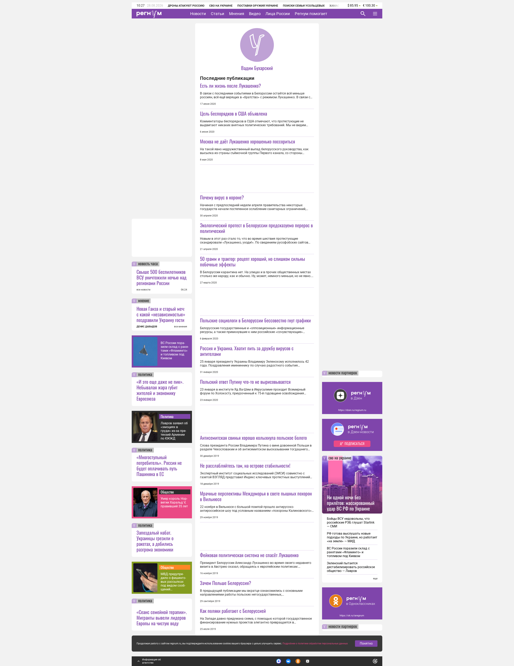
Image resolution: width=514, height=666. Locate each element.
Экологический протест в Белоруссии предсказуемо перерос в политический (256, 227)
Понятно (366, 643)
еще (375, 578)
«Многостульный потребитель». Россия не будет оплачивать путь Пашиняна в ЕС (159, 465)
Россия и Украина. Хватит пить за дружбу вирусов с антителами (247, 350)
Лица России (277, 13)
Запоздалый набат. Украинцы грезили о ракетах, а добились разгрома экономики (155, 541)
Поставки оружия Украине (257, 5)
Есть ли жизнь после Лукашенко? (230, 85)
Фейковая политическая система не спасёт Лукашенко (249, 554)
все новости (143, 289)
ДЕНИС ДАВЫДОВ (147, 326)
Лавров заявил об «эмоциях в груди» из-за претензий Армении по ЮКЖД (174, 430)
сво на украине (339, 458)
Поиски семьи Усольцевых (304, 5)
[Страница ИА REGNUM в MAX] (278, 661)
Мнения (236, 13)
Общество (167, 491)
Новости (198, 13)
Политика (167, 416)
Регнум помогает (311, 13)
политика (145, 374)
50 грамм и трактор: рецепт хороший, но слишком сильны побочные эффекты (252, 261)
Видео (255, 13)
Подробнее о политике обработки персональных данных (315, 643)
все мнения (180, 326)
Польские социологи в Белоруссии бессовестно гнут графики (255, 320)
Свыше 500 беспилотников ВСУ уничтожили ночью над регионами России (162, 277)
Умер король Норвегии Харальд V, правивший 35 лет (174, 502)
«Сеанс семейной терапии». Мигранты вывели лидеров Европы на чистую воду (162, 617)
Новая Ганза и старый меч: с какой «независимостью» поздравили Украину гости (161, 314)
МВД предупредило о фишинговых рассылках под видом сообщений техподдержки (173, 581)
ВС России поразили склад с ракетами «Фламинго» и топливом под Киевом (175, 350)
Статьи (217, 13)
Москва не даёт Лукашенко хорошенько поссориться (247, 141)
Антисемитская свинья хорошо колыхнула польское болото (253, 437)
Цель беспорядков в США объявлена (233, 113)
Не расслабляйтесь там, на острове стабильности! (245, 465)
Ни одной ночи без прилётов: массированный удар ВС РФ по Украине (350, 502)
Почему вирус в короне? (222, 197)
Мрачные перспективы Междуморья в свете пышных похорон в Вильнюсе (256, 496)
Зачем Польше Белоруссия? (225, 582)
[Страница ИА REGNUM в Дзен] (307, 661)
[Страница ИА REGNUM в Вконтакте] (288, 661)
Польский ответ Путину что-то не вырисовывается (245, 381)
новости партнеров (342, 373)
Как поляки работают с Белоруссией (233, 610)
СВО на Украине (221, 5)
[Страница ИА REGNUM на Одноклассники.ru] (298, 661)
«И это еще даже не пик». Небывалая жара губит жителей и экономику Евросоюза (160, 390)
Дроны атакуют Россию (186, 5)
